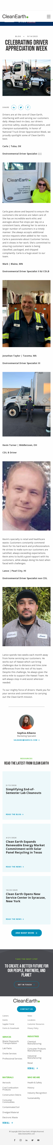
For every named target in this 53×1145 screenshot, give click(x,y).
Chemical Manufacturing (34, 1042)
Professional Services (12, 1058)
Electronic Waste (10, 1117)
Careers (5, 1016)
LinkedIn (26, 1140)
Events (5, 1020)
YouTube (38, 1140)
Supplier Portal (8, 1024)
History (30, 1087)
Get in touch (25, 984)
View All (31, 1068)
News (29, 1016)
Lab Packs (7, 1048)
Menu (49, 17)
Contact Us (26, 1009)
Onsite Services (9, 1053)
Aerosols (6, 1082)
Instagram (21, 1140)
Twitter (32, 1140)
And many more (25, 933)
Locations (31, 1020)
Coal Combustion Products (10, 1088)
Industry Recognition (37, 1093)
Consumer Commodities (8, 1101)
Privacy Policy (32, 1028)
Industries (33, 1036)
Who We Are (33, 1077)
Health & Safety (34, 1082)
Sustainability (33, 1098)
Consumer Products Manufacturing (36, 1049)
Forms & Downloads (10, 1028)
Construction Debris (11, 1094)
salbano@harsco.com (25, 740)
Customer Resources (35, 1024)
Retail (30, 1063)
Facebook (15, 1140)
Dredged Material (10, 1112)
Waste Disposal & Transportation (10, 1042)
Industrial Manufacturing (34, 1057)
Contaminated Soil (10, 1107)
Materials (7, 1077)
